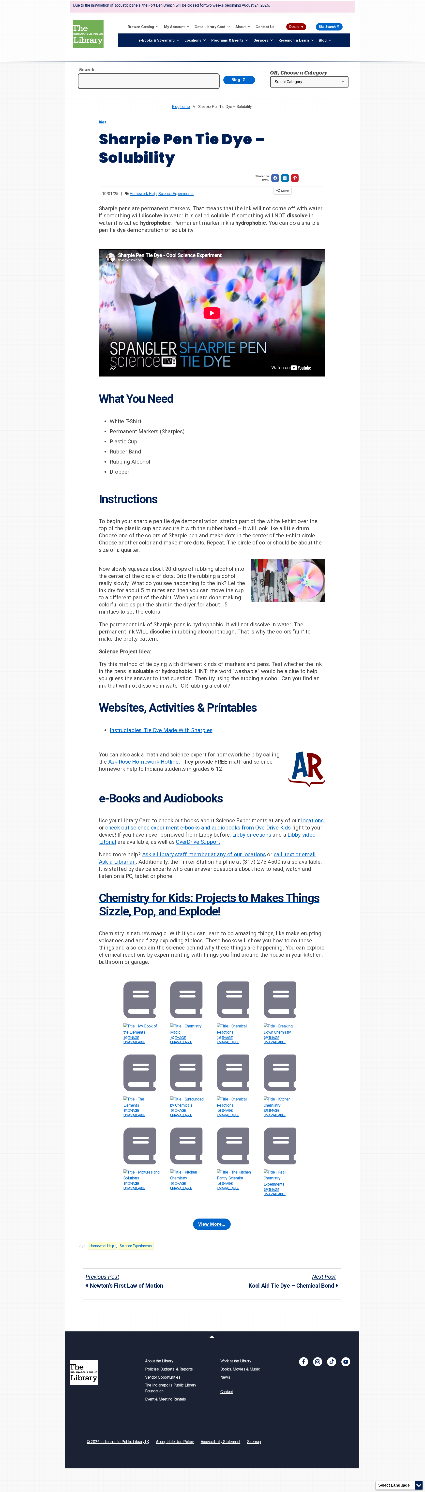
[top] (212, 1337)
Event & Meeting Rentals (165, 1399)
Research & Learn (293, 40)
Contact (226, 1391)
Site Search (329, 26)
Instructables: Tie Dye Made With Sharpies (161, 730)
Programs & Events (227, 40)
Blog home (181, 106)
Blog (322, 40)
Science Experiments (176, 193)
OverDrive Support (198, 842)
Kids (102, 122)
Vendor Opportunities (163, 1377)
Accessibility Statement (220, 1441)
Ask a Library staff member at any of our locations (204, 854)
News (225, 1377)
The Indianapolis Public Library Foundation (170, 1388)
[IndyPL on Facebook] (304, 1362)
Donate (296, 27)
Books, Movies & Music (240, 1369)
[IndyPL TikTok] (332, 1362)
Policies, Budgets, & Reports (169, 1369)
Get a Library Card (210, 27)
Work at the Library (235, 1361)
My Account (174, 27)
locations (312, 820)
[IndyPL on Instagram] (318, 1362)
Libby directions (251, 834)
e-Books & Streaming (156, 40)
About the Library (159, 1361)
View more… (212, 1224)
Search (87, 69)
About (240, 27)
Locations (192, 40)
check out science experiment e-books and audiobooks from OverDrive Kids (198, 827)
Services (261, 40)
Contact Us (265, 27)
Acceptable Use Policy (175, 1441)
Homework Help (143, 193)
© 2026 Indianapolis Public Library (116, 1441)
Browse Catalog (141, 27)
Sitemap (254, 1441)
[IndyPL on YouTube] (346, 1362)
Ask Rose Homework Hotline (143, 761)
